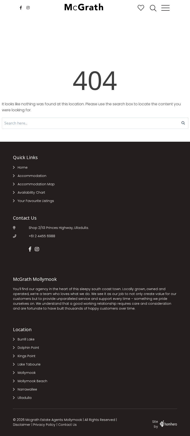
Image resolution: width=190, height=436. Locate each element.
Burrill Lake (26, 339)
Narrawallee (27, 389)
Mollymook (27, 372)
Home (23, 167)
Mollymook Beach (32, 381)
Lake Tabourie (29, 364)
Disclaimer (21, 424)
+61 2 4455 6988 (42, 236)
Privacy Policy (44, 424)
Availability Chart (31, 192)
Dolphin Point (28, 347)
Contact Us (67, 424)
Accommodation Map (36, 184)
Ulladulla (25, 397)
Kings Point (26, 356)
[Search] (183, 123)
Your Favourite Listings (36, 201)
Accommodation (32, 175)
